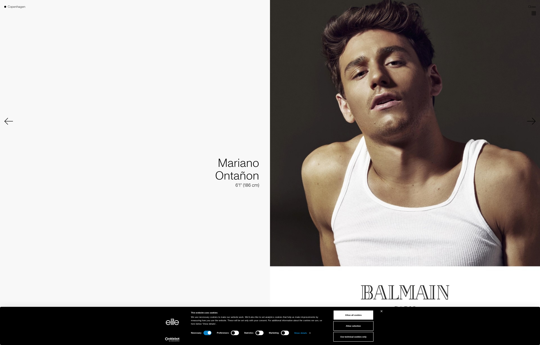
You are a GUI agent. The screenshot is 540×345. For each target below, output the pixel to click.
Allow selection (353, 326)
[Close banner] (381, 313)
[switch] (235, 333)
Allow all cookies (353, 315)
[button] (8, 121)
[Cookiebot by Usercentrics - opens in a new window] (172, 339)
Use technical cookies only (353, 337)
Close (532, 6)
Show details (300, 333)
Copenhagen (16, 6)
